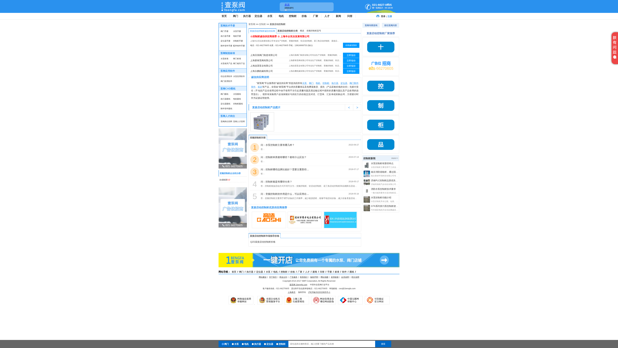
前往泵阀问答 (390, 25)
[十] (380, 47)
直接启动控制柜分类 (287, 30)
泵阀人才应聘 (239, 121)
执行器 (247, 16)
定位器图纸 (225, 104)
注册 (390, 16)
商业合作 (283, 277)
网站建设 (263, 277)
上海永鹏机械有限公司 (261, 71)
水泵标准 (224, 59)
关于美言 (273, 277)
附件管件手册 (226, 46)
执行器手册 (225, 36)
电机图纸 (237, 99)
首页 (224, 16)
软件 (344, 272)
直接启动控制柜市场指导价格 (264, 236)
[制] (380, 105)
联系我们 (304, 277)
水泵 (269, 16)
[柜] (380, 125)
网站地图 (324, 277)
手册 (329, 272)
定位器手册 (225, 41)
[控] (380, 86)
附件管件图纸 (226, 108)
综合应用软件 (226, 76)
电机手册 (237, 36)
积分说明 (355, 277)
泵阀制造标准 (227, 53)
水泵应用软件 (239, 76)
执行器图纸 (225, 99)
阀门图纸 (224, 94)
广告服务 (293, 277)
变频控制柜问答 (258, 137)
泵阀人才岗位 (227, 116)
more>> (394, 158)
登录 (383, 16)
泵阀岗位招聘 (226, 121)
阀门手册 (224, 31)
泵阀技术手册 (227, 25)
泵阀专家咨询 (371, 25)
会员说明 (345, 277)
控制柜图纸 (238, 104)
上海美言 (291, 292)
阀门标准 (237, 59)
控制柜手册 (238, 41)
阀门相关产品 (239, 63)
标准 (337, 272)
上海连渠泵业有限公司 (261, 65)
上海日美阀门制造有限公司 (263, 55)
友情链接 (335, 277)
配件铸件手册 (239, 46)
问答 (349, 16)
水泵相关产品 (226, 63)
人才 (327, 16)
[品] (380, 144)
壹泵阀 (251, 24)
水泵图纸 (237, 94)
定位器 (258, 16)
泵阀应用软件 (227, 70)
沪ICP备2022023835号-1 (319, 292)
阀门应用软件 (226, 81)
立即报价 (351, 55)
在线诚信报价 (351, 45)
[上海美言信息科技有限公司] (380, 66)
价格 (304, 16)
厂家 (315, 16)
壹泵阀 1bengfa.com (298, 285)
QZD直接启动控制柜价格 (262, 242)
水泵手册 (237, 31)
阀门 (235, 16)
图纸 (352, 272)
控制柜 (293, 16)
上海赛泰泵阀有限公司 (261, 60)
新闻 (338, 16)
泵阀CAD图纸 (227, 88)
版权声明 (314, 277)
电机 (281, 16)
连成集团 (224, 180)
